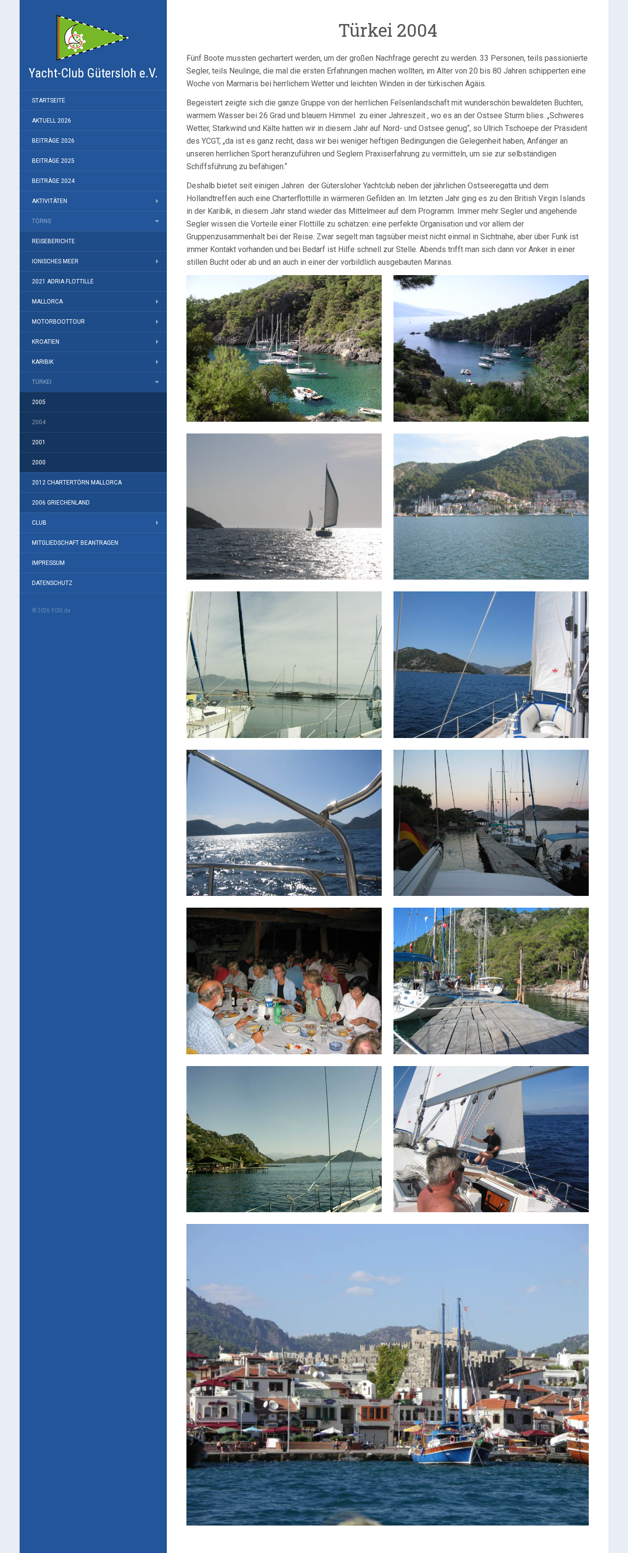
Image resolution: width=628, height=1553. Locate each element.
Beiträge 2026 (53, 140)
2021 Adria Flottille (63, 281)
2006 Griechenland (61, 502)
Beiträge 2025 (53, 160)
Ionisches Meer (55, 261)
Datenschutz (52, 583)
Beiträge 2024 (53, 181)
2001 (39, 442)
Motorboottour (58, 321)
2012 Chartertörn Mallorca (77, 482)
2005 (39, 402)
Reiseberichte (53, 241)
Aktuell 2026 (51, 120)
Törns (41, 221)
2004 (39, 422)
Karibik (42, 361)
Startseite (48, 100)
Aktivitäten (49, 201)
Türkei (42, 382)
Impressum (48, 563)
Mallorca (47, 301)
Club (39, 522)
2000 (39, 462)
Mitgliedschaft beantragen (75, 542)
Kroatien (45, 341)
